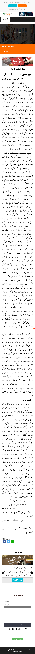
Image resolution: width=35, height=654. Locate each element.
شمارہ (4, 19)
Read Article (17, 580)
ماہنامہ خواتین (13, 6)
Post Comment (18, 639)
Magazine (11, 46)
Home (4, 46)
